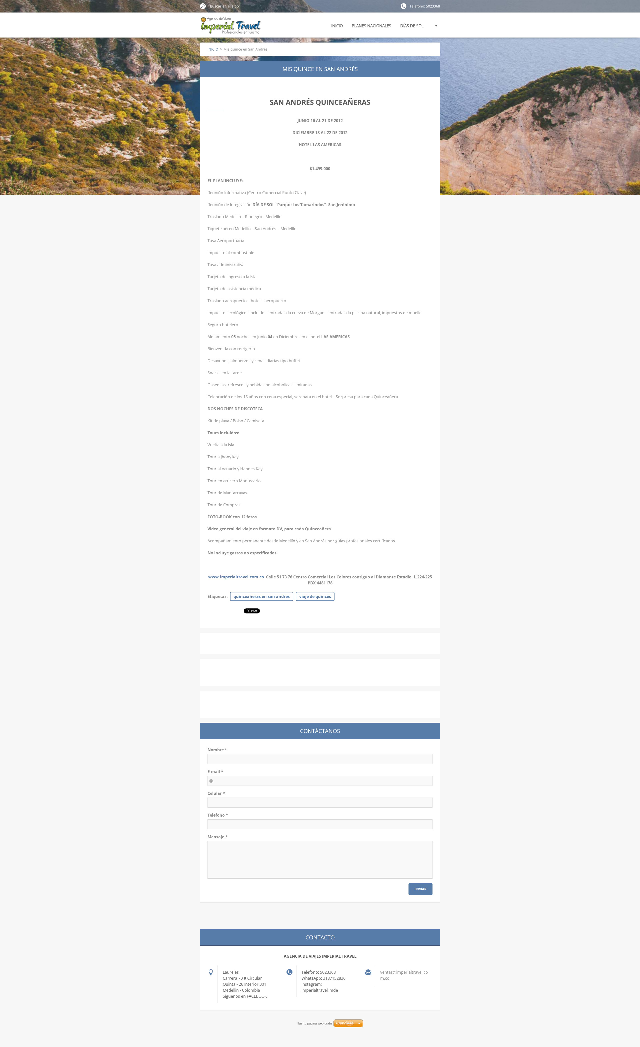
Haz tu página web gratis (314, 1023)
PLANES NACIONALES (371, 26)
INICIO (337, 26)
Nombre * (217, 750)
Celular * (216, 793)
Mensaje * (218, 837)
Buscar (203, 6)
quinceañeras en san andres (262, 596)
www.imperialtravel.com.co (236, 577)
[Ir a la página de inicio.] (230, 28)
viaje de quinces (315, 596)
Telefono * (218, 815)
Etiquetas (217, 596)
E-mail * (215, 771)
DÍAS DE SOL (412, 26)
